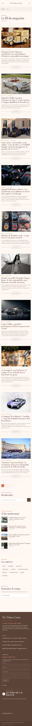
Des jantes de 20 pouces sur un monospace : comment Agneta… (18, 526)
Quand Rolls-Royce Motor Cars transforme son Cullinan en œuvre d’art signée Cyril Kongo (15, 191)
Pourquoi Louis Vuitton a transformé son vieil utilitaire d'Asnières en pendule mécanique (15, 54)
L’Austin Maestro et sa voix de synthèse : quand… (14, 638)
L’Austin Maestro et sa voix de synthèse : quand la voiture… (17, 518)
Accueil (3, 9)
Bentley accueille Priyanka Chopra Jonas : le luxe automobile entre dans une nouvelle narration (15, 280)
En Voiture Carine (16, 3)
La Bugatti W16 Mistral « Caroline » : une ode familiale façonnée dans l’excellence (15, 418)
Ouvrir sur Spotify (7, 713)
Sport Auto (19, 566)
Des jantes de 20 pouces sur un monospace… (13, 641)
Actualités (10, 566)
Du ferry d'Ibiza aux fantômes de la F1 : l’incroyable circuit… (19, 535)
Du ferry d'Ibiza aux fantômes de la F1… (12, 645)
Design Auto (5, 569)
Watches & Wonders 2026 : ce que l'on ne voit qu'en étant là (15, 236)
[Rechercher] (29, 3)
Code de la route (14, 572)
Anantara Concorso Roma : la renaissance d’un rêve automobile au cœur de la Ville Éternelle (15, 464)
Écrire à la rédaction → (9, 657)
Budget (22, 572)
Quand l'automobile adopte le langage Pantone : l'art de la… (19, 544)
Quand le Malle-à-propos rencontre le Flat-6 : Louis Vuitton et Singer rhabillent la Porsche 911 (15, 100)
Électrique (4, 575)
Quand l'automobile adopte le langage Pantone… (14, 648)
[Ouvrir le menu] (2, 3)
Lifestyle (13, 569)
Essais (3, 566)
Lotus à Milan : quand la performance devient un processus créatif (15, 326)
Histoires (4, 572)
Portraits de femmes (23, 569)
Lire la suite (16, 67)
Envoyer (5, 680)
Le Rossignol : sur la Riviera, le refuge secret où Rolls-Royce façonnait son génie (14, 372)
